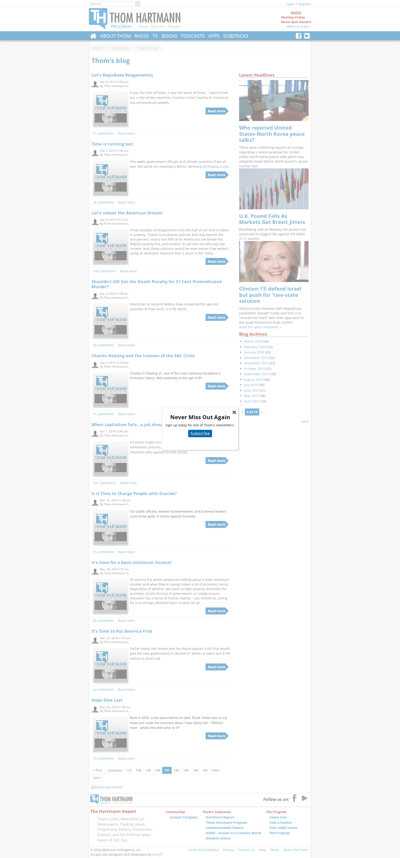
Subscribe (200, 433)
